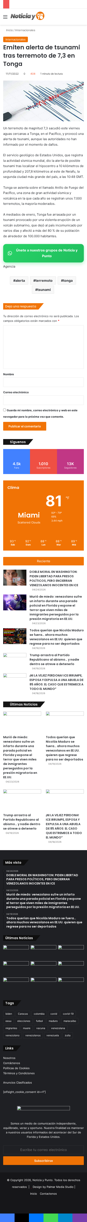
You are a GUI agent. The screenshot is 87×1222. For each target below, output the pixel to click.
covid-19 (68, 1013)
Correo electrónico (16, 392)
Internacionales (25, 30)
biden (8, 1013)
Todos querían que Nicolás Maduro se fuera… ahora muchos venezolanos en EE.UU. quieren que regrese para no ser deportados (57, 637)
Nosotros (9, 1058)
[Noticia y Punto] (27, 17)
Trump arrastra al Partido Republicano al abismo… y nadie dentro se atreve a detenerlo (54, 659)
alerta (20, 280)
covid (53, 1013)
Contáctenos (11, 1063)
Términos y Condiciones (19, 1073)
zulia (68, 1035)
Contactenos (48, 1193)
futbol (39, 1021)
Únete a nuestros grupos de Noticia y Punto (46, 253)
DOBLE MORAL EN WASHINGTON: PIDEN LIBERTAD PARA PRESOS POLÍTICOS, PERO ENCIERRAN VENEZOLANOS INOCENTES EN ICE (54, 578)
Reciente (43, 561)
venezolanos (33, 1035)
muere (26, 1028)
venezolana (58, 1028)
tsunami (44, 289)
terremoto (44, 280)
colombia (39, 1013)
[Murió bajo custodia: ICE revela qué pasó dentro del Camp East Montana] (71, 968)
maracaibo (70, 1021)
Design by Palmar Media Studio (53, 1187)
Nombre (8, 374)
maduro (53, 1021)
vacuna (40, 1028)
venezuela (52, 1035)
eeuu (8, 1021)
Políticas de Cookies (16, 1068)
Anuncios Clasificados (17, 1082)
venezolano (12, 1035)
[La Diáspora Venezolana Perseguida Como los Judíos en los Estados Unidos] (16, 985)
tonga (68, 280)
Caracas (23, 1013)
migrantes (11, 1028)
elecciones (23, 1021)
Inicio (9, 30)
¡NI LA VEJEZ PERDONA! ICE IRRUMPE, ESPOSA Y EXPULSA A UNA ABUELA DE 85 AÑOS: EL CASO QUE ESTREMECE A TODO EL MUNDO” (56, 682)
